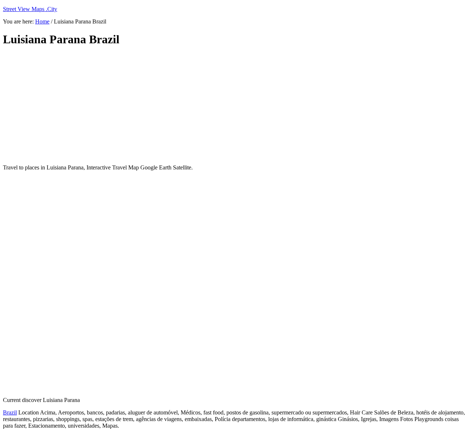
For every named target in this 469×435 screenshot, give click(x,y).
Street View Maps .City (30, 9)
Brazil (10, 412)
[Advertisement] (180, 105)
